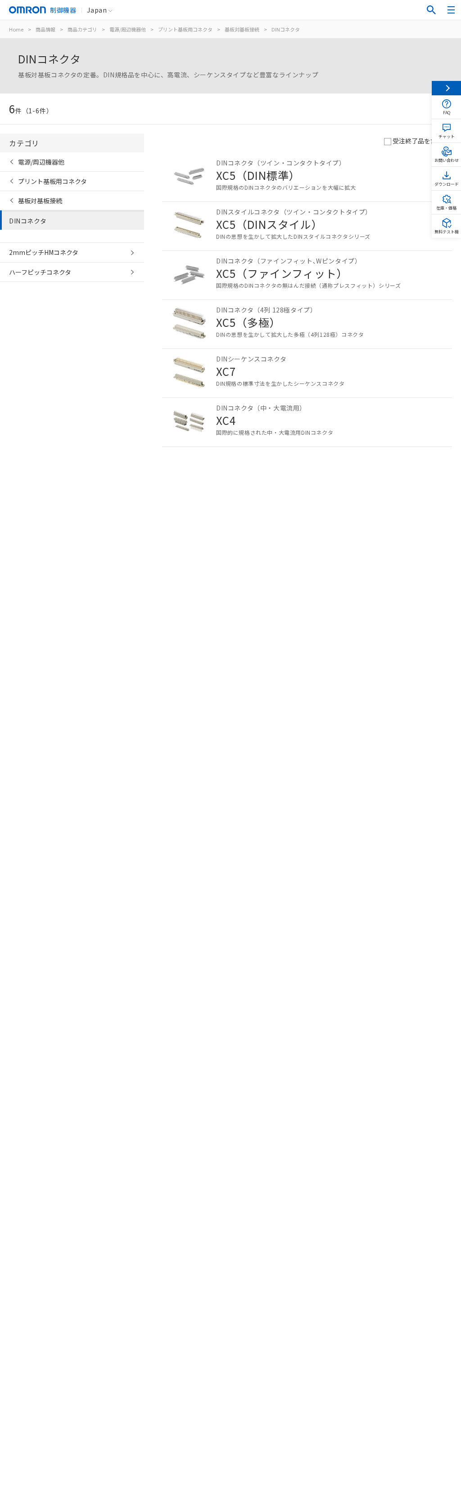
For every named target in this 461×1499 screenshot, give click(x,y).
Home (16, 29)
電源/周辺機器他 (127, 29)
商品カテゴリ (82, 29)
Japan (97, 10)
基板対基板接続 (242, 29)
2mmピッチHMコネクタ (43, 252)
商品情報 (45, 29)
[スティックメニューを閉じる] (446, 88)
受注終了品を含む (418, 140)
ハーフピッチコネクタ (40, 272)
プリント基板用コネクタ (185, 29)
